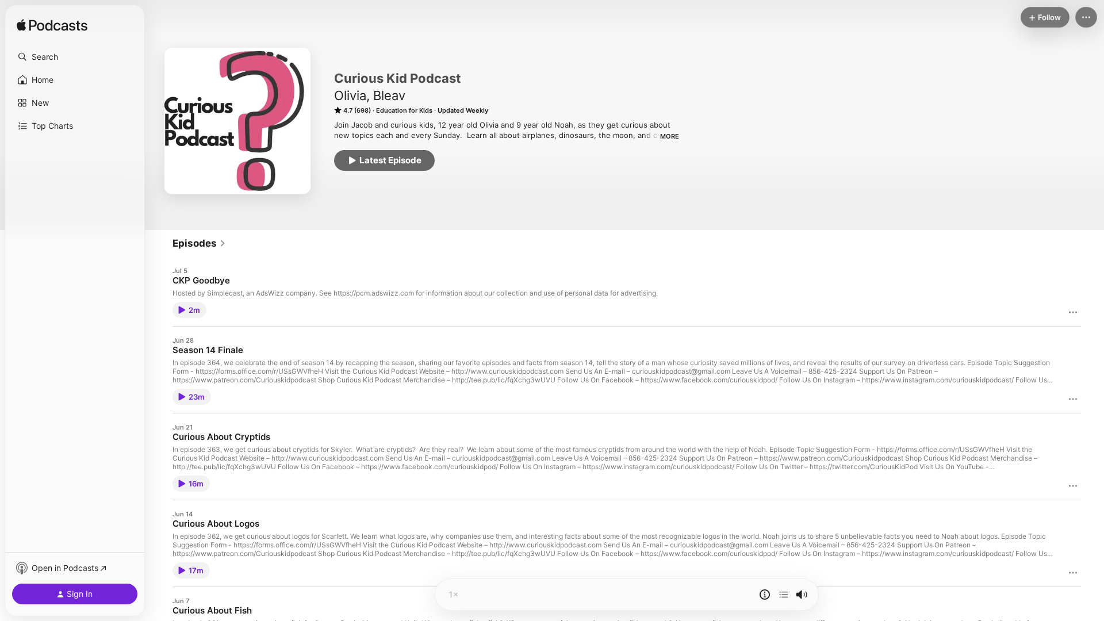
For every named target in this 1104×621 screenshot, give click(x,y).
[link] (199, 243)
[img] (52, 26)
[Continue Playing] (784, 594)
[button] (75, 57)
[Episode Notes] (765, 594)
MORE (669, 136)
